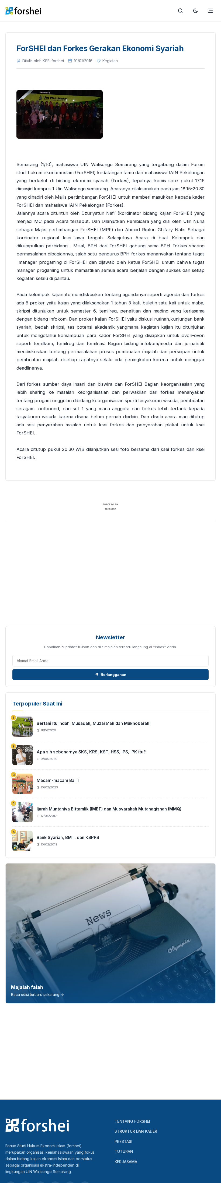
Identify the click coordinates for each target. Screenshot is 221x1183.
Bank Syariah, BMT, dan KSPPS (68, 837)
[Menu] (210, 10)
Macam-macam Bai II (58, 780)
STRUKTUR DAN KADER (136, 1131)
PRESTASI (123, 1141)
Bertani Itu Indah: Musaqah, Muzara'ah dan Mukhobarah (93, 723)
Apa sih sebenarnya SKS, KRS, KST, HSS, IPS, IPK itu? (91, 751)
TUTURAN (124, 1151)
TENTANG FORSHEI (132, 1121)
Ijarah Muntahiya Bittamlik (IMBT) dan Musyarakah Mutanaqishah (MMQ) (109, 809)
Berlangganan (113, 674)
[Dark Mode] (195, 10)
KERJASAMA (126, 1161)
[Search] (180, 10)
